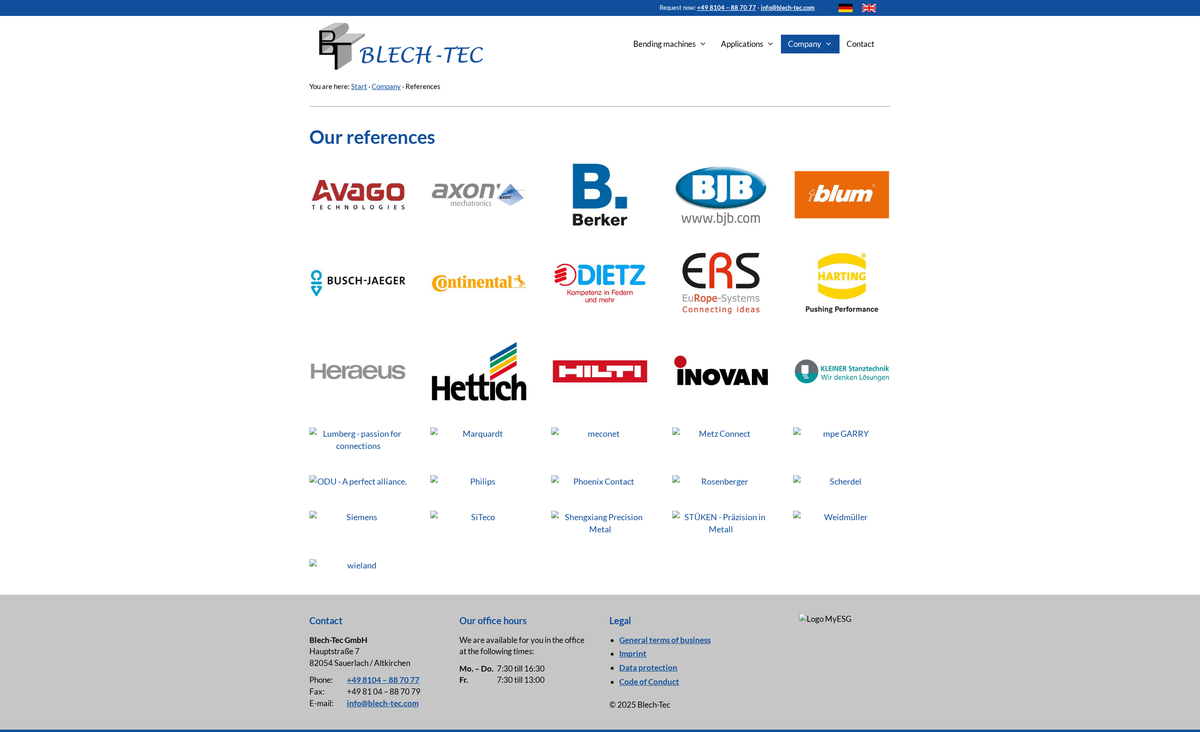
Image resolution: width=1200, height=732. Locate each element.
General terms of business (665, 640)
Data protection (648, 667)
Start (359, 86)
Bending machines (664, 44)
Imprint (632, 653)
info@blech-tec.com (788, 7)
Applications (742, 44)
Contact (860, 44)
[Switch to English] (869, 8)
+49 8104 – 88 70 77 (726, 7)
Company (804, 44)
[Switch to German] (845, 8)
